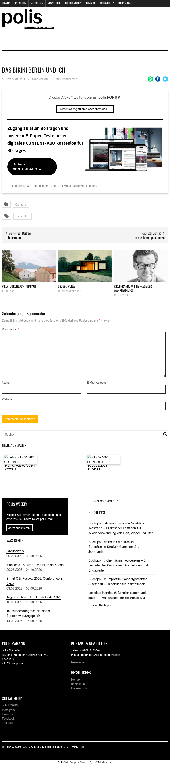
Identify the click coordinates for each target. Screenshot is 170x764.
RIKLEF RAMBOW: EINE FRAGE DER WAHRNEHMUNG (133, 288)
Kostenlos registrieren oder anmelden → (85, 109)
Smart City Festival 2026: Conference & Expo (34, 580)
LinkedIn (7, 714)
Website (7, 399)
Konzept (6, 3)
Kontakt (90, 3)
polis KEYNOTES (73, 3)
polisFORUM (10, 705)
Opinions (21, 204)
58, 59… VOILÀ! (66, 286)
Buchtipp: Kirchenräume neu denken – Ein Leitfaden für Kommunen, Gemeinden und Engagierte (118, 565)
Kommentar (10, 329)
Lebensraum (13, 237)
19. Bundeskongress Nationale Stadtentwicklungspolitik (28, 613)
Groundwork (15, 550)
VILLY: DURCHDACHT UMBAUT (19, 286)
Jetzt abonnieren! (19, 528)
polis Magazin (40, 79)
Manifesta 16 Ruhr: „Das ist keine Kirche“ (35, 564)
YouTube (7, 722)
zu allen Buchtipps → (102, 605)
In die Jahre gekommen (150, 237)
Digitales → (27, 166)
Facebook (8, 718)
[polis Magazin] (28, 26)
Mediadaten (37, 3)
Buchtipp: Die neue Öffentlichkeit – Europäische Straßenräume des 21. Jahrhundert (113, 546)
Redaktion (20, 3)
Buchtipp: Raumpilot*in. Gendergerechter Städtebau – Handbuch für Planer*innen (117, 581)
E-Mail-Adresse (97, 382)
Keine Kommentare (66, 79)
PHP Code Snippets (68, 762)
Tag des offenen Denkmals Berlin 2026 (33, 597)
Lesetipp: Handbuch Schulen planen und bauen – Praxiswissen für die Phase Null (117, 595)
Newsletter (54, 3)
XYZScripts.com (103, 762)
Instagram (8, 710)
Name (7, 382)
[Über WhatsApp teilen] (150, 79)
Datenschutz (107, 3)
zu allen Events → (105, 500)
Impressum (124, 3)
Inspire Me (22, 216)
